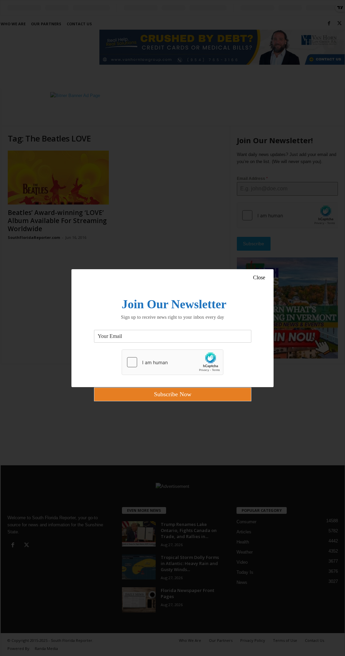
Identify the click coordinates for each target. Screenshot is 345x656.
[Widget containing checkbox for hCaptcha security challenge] (172, 362)
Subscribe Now (172, 394)
